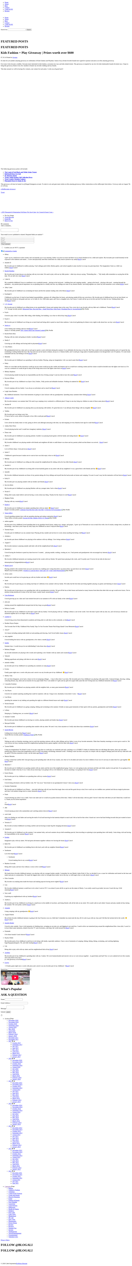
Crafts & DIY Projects (15, 1193)
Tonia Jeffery (9, 513)
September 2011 (17, 1178)
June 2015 (15, 1093)
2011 (10, 1171)
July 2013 (15, 1136)
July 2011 (15, 1181)
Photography (12, 1221)
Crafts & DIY (9, 9)
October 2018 (13, 1024)
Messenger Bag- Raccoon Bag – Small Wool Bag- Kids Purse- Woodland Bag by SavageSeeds (52, 309)
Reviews (11, 1226)
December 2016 (17, 1060)
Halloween (12, 1207)
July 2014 (15, 1114)
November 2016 (17, 1062)
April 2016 (15, 1074)
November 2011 (17, 1174)
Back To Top (9, 220)
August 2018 (12, 1027)
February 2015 (16, 1100)
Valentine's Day (13, 1237)
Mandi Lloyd (9, 565)
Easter (10, 1198)
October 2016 (16, 1064)
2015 (10, 1081)
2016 (10, 1058)
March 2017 (16, 1053)
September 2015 (17, 1088)
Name (2, 999)
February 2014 (16, 1122)
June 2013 (15, 1138)
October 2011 (16, 1176)
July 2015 (15, 1091)
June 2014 (15, 1116)
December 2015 (17, 1083)
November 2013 (17, 1129)
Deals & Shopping (14, 1197)
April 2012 (15, 1164)
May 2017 (15, 1050)
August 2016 (16, 1067)
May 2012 (15, 1162)
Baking (11, 1188)
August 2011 (16, 1180)
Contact (7, 7)
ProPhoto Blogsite (21, 1263)
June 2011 (15, 1183)
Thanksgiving (13, 1231)
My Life (11, 1218)
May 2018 (12, 1029)
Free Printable (13, 1202)
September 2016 (17, 1065)
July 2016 (15, 1069)
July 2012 (15, 1159)
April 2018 (12, 1031)
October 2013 (16, 1131)
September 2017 (17, 1044)
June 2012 (15, 1161)
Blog (6, 6)
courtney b (8, 617)
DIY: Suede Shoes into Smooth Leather (33, 330)
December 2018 (13, 1020)
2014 (10, 1103)
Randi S (7, 504)
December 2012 (17, 1150)
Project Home (13, 1223)
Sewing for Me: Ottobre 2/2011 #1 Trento (35, 518)
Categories (8, 1186)
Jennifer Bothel (9, 923)
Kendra (7, 837)
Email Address (5, 1003)
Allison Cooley (9, 398)
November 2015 (17, 1084)
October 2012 (16, 1154)
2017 (10, 1041)
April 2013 (15, 1141)
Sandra (7, 643)
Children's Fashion (14, 1190)
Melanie (7, 870)
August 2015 (16, 1090)
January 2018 (13, 1036)
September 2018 (13, 1025)
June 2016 (15, 1070)
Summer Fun (12, 1228)
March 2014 (16, 1121)
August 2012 (16, 1157)
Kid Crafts (12, 1212)
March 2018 (12, 1032)
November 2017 (13, 1039)
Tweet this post (9, 217)
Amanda (7, 908)
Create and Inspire (14, 1195)
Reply (79, 259)
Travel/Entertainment (15, 1233)
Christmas (12, 1192)
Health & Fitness (14, 1209)
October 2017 (16, 1043)
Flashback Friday (28, 735)
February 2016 (16, 1077)
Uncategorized (13, 1235)
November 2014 (17, 1107)
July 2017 (15, 1046)
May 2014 (15, 1117)
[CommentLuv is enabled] (10, 251)
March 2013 (16, 1143)
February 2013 (16, 1145)
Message (3, 1008)
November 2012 (17, 1152)
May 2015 (15, 1095)
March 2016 (16, 1076)
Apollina (7, 952)
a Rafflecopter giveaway (8, 189)
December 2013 (17, 1128)
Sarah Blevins (9, 730)
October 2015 (16, 1086)
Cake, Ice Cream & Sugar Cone (43, 212)
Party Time (12, 1219)
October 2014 (16, 1109)
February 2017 (16, 1055)
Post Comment (6, 244)
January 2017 (16, 1057)
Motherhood (12, 1216)
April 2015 (15, 1096)
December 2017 (13, 1038)
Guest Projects (13, 1205)
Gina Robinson (9, 595)
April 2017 (15, 1051)
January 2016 (16, 1079)
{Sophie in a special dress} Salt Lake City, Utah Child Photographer (44, 570)
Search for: (4, 29)
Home (6, 2)
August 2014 (16, 1112)
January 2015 (16, 1102)
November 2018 (13, 1022)
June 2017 (15, 1048)
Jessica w (7, 325)
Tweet (3, 192)
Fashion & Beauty (14, 1200)
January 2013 (16, 1147)
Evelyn (7, 962)
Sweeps (15, 57)
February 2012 (16, 1167)
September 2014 (17, 1110)
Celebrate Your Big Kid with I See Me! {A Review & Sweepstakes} (41, 510)
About (7, 4)
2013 (10, 1126)
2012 (10, 1148)
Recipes (7, 11)
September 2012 (17, 1155)
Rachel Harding (9, 271)
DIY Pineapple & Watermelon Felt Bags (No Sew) (17, 212)
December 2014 (17, 1105)
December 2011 (17, 1173)
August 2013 (16, 1135)
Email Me (8, 219)
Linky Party (12, 1214)
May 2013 (15, 1140)
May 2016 (15, 1072)
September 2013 (17, 1133)
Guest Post (12, 1204)
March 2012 (16, 1166)
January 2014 (16, 1124)
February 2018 (13, 1034)
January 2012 (16, 1169)
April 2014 (15, 1119)
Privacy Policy (5, 1240)
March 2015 (16, 1098)
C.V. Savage (8, 304)
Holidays (11, 1211)
